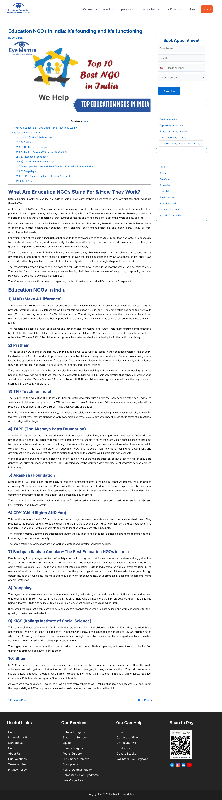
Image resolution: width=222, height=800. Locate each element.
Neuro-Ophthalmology (77, 769)
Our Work (88, 9)
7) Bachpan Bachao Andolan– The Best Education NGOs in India (54, 166)
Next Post (145, 700)
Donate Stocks (126, 753)
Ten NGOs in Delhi (169, 119)
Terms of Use (17, 764)
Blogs (192, 9)
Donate (121, 732)
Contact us (15, 743)
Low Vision (165, 191)
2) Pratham (24, 142)
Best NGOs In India (170, 215)
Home (12, 732)
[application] (95, 9)
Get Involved (149, 9)
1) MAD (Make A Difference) (34, 137)
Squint (163, 173)
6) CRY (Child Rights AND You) (35, 161)
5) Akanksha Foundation (32, 156)
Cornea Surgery (72, 748)
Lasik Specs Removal (76, 759)
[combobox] (162, 67)
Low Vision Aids (72, 780)
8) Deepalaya (26, 171)
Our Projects (172, 9)
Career (12, 748)
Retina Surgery (72, 753)
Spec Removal (167, 203)
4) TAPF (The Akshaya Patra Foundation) (41, 151)
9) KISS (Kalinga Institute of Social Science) (43, 176)
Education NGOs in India (26, 132)
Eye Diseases (166, 197)
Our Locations (17, 759)
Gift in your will (127, 743)
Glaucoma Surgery (74, 737)
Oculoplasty (70, 764)
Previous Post (17, 700)
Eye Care (164, 179)
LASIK (162, 167)
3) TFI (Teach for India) (31, 147)
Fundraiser (123, 748)
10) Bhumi (24, 180)
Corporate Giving (128, 737)
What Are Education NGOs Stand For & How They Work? (44, 127)
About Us (108, 9)
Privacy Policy (17, 769)
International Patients (22, 737)
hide (85, 121)
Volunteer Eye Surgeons (132, 759)
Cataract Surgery (169, 209)
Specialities (126, 9)
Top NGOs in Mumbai (171, 125)
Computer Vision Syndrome (80, 775)
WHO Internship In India (172, 137)
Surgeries (164, 185)
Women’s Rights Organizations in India (180, 143)
